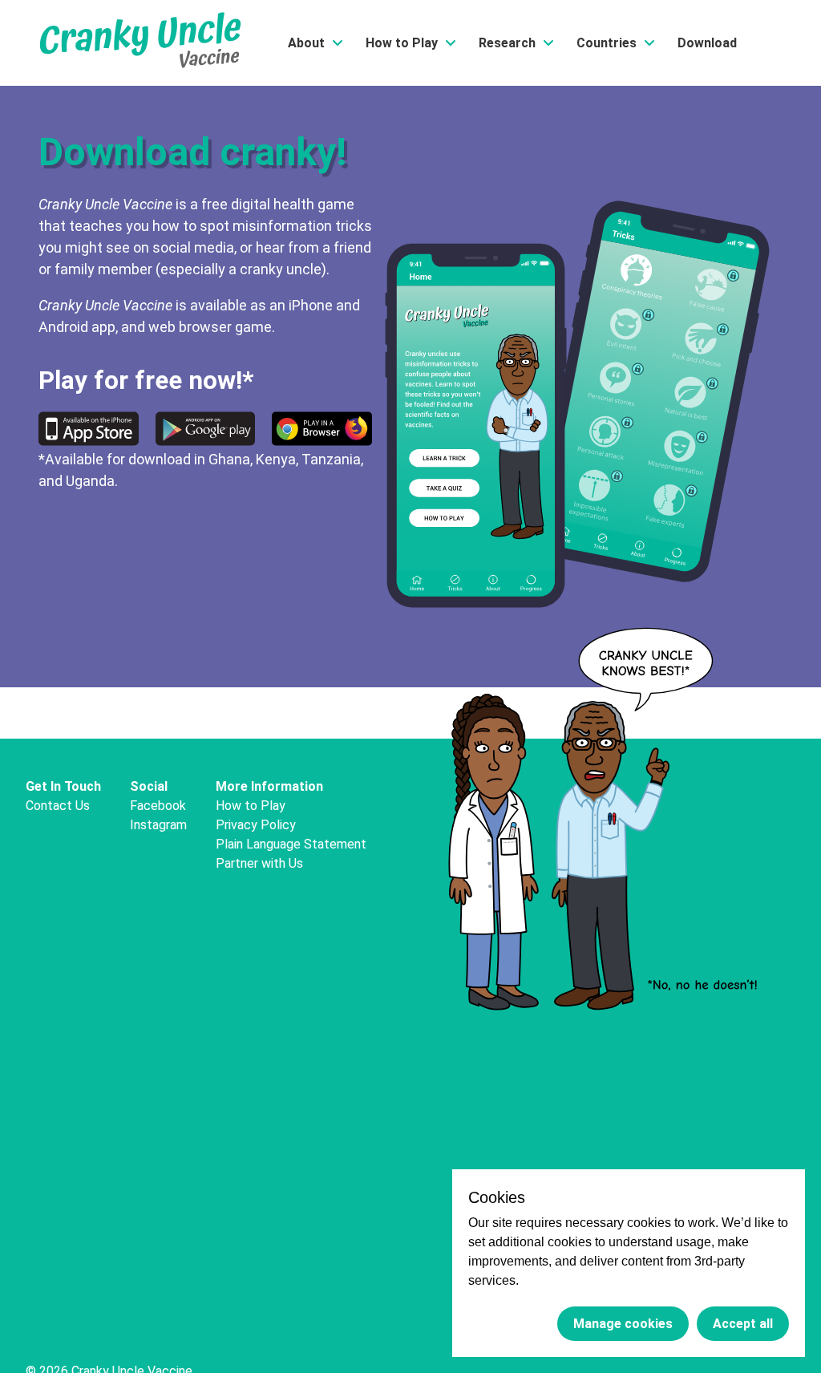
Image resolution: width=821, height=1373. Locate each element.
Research (507, 43)
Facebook (158, 805)
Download (707, 43)
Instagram (158, 824)
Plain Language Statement (291, 844)
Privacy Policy (256, 824)
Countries (606, 43)
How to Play (402, 43)
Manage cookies (623, 1323)
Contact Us (58, 805)
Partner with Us (259, 863)
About (306, 43)
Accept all (743, 1323)
